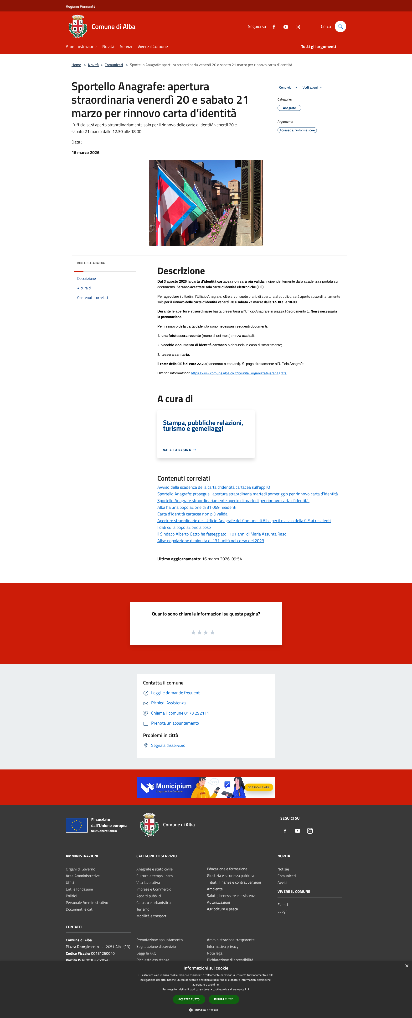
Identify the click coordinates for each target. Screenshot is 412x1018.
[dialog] (206, 989)
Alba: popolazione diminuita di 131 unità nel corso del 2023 (210, 540)
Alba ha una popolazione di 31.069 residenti (196, 507)
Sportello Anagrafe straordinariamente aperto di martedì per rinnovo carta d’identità (233, 500)
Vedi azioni (310, 87)
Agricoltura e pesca (222, 909)
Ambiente (215, 889)
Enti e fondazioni (79, 889)
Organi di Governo (80, 869)
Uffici (70, 882)
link (247, 989)
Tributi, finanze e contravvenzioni (234, 882)
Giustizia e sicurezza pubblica (230, 875)
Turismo (142, 909)
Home (76, 65)
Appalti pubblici (148, 896)
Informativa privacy (222, 946)
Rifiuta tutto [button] (224, 999)
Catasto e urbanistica (153, 902)
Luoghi (283, 911)
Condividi (286, 87)
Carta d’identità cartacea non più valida (192, 514)
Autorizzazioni (218, 902)
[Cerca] (340, 26)
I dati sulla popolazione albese (184, 527)
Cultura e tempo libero (154, 876)
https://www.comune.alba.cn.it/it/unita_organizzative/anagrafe (239, 373)
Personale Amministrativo (87, 902)
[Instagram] (296, 26)
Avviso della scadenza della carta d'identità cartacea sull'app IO (213, 487)
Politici (71, 896)
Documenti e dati (79, 909)
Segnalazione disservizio (156, 946)
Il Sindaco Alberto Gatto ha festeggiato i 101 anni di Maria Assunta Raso (222, 534)
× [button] (406, 966)
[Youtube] (284, 26)
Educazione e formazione (227, 869)
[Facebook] (272, 26)
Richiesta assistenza (152, 960)
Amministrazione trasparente (231, 940)
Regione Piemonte (80, 6)
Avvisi (282, 882)
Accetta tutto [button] (189, 999)
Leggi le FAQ (146, 953)
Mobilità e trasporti (151, 916)
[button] (206, 1009)
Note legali (215, 953)
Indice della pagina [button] (91, 263)
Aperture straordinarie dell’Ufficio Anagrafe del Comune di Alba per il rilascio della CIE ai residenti (244, 520)
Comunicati (114, 65)
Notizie (283, 869)
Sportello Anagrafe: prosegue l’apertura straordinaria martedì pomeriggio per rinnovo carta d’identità (248, 494)
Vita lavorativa (148, 882)
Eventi (283, 904)
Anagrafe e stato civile (154, 869)
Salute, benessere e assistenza (232, 895)
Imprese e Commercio (153, 889)
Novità (93, 65)
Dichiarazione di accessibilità (230, 960)
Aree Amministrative (83, 876)
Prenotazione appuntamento (159, 940)
